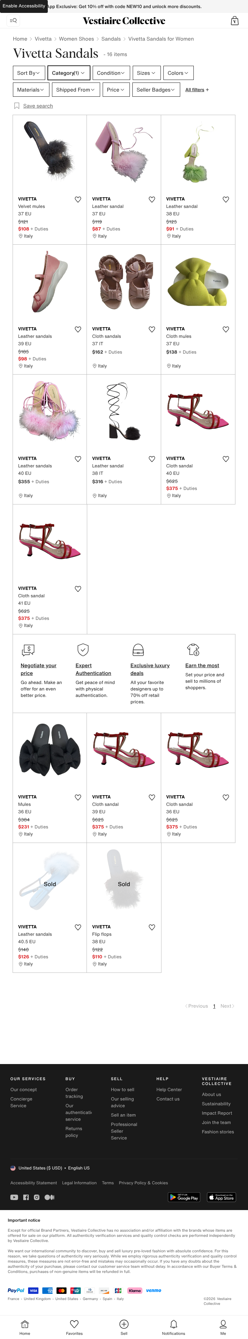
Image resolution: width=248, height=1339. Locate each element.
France (13, 1298)
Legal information (79, 1183)
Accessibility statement (33, 1183)
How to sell (122, 1089)
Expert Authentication (93, 669)
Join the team (216, 1122)
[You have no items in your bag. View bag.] (234, 20)
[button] (234, 20)
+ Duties (39, 228)
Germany (90, 1298)
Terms (108, 1183)
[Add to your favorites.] (78, 199)
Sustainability (216, 1103)
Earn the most (202, 665)
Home (20, 39)
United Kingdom (37, 1298)
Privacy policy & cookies (143, 1183)
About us (211, 1094)
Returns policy (74, 1132)
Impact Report (217, 1113)
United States (67, 1298)
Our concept (23, 1089)
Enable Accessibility (24, 6)
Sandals (111, 39)
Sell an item (123, 1115)
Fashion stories (218, 1132)
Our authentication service (81, 1112)
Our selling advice (122, 1102)
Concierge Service (21, 1102)
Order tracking (74, 1093)
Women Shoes (76, 39)
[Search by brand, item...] (13, 21)
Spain (107, 1298)
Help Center (169, 1089)
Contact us (168, 1099)
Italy (120, 1298)
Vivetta (43, 39)
